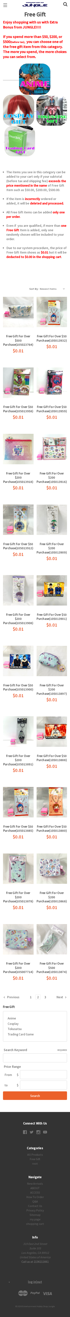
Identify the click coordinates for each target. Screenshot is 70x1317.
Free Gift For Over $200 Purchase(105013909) (52, 548)
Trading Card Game (21, 1034)
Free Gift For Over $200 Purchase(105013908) (18, 619)
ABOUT (35, 1188)
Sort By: (33, 288)
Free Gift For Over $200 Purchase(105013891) (18, 760)
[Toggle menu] (5, 5)
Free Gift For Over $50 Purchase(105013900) (18, 687)
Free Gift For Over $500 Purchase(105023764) (18, 340)
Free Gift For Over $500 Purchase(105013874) (52, 967)
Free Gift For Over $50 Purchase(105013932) (52, 338)
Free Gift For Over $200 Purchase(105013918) (18, 477)
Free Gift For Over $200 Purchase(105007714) (18, 967)
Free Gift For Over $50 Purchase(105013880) (52, 828)
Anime (12, 1018)
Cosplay (13, 1024)
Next (60, 997)
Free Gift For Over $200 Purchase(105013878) (18, 897)
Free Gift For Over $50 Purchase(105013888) (52, 758)
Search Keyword (35, 1050)
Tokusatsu (15, 1029)
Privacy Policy (35, 1210)
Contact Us (35, 1206)
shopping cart (35, 1224)
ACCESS (35, 1192)
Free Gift (35, 1159)
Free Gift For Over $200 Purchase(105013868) (52, 897)
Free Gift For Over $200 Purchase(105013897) (52, 689)
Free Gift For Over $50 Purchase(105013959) (52, 409)
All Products (35, 1154)
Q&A (35, 1201)
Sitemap (35, 1215)
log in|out (35, 1281)
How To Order (35, 1197)
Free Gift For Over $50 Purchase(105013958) (18, 409)
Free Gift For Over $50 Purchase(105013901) (52, 617)
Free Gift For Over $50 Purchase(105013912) (18, 546)
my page (35, 1219)
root (35, 1163)
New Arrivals (35, 1183)
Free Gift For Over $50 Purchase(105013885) (18, 828)
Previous (12, 997)
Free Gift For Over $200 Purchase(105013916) (52, 477)
